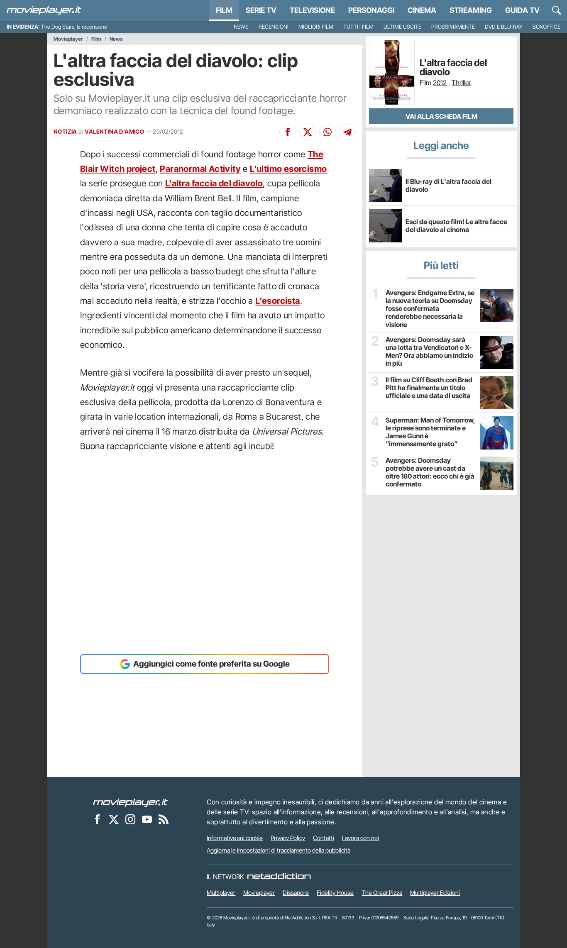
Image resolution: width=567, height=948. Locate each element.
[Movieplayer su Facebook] (97, 819)
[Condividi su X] (307, 132)
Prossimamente (453, 27)
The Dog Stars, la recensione (74, 27)
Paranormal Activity (200, 169)
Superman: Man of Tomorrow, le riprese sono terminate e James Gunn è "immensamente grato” (430, 432)
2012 (440, 82)
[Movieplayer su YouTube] (147, 819)
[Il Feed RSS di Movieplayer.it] (163, 819)
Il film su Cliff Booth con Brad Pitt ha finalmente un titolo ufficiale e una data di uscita (429, 388)
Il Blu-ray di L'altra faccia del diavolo (448, 185)
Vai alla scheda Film (441, 116)
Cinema (422, 10)
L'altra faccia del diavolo (214, 183)
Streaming (471, 10)
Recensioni (273, 27)
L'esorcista (277, 301)
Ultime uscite (402, 27)
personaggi (371, 10)
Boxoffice (546, 27)
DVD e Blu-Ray (504, 27)
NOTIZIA (65, 131)
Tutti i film (358, 27)
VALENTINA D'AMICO (114, 131)
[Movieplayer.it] (44, 10)
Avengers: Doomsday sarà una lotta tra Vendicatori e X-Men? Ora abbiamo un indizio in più (429, 352)
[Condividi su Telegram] (347, 132)
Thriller (461, 82)
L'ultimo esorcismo (288, 169)
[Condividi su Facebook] (287, 132)
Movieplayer (68, 39)
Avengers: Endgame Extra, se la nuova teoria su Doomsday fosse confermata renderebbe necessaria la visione (430, 309)
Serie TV (261, 10)
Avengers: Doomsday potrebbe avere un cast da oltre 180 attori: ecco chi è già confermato (430, 473)
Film (224, 10)
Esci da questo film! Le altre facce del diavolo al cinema (456, 225)
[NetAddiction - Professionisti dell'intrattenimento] (278, 877)
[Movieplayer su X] (113, 819)
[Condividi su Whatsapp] (327, 132)
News (241, 27)
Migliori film (315, 27)
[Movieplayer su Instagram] (130, 819)
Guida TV (522, 10)
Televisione (312, 10)
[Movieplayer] (130, 802)
